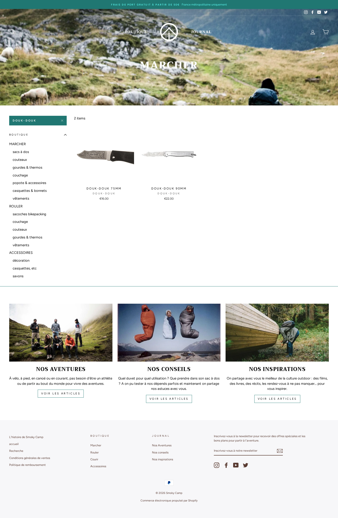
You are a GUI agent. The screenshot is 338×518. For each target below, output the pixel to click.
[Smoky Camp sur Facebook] (226, 465)
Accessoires (98, 466)
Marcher (95, 445)
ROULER (16, 206)
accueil (14, 444)
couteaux (20, 160)
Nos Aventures (162, 445)
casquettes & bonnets (30, 191)
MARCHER (17, 144)
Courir (94, 459)
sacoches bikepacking (29, 214)
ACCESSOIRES (21, 253)
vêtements (21, 198)
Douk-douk (24, 120)
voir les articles (60, 393)
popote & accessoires (29, 183)
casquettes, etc (25, 268)
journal (201, 32)
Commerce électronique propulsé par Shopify (169, 500)
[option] (169, 4)
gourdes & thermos (27, 167)
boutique (136, 32)
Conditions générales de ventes (29, 458)
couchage (20, 175)
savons (18, 276)
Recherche (16, 451)
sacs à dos (21, 152)
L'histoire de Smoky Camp (26, 437)
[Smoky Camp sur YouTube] (236, 465)
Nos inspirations (162, 459)
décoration (21, 260)
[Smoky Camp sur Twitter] (245, 465)
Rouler (94, 452)
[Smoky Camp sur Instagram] (216, 465)
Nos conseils (160, 452)
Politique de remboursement (27, 465)
